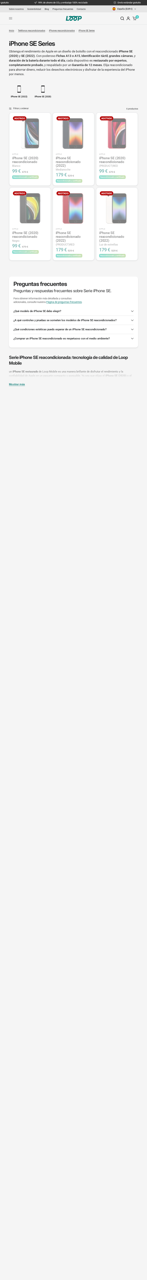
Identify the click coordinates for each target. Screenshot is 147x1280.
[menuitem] (17, 9)
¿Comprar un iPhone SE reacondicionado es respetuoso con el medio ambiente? (61, 338)
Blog (47, 9)
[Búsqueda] (122, 18)
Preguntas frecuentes (63, 9)
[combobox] (124, 8)
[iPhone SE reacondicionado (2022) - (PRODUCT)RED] (74, 208)
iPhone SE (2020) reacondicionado (25, 161)
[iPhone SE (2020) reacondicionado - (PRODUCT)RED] (117, 133)
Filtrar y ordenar (21, 108)
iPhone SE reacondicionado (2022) (68, 163)
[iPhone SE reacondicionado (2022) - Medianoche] (74, 133)
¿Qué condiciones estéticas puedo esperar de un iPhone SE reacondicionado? (59, 329)
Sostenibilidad (34, 9)
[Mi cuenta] (128, 18)
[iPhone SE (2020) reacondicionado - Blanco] (30, 133)
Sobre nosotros (16, 9)
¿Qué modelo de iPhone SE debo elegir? (37, 311)
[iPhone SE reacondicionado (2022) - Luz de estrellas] (117, 208)
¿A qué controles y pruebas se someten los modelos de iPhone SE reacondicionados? (65, 320)
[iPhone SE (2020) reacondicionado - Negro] (30, 208)
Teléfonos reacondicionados (31, 30)
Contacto (81, 9)
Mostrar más (17, 384)
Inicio (11, 30)
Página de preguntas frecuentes (64, 302)
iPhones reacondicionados (62, 30)
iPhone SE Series (87, 30)
